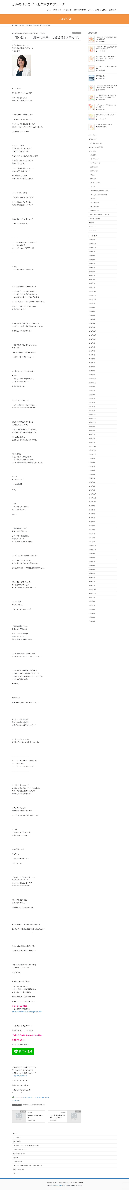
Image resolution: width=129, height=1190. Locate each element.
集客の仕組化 (94, 171)
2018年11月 (92, 498)
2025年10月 (92, 247)
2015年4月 (92, 617)
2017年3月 (92, 537)
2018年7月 (92, 506)
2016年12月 (92, 545)
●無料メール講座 (95, 183)
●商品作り (93, 155)
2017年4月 (92, 534)
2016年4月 (92, 573)
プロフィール (17, 1137)
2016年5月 (92, 569)
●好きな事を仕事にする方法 (98, 195)
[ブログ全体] (19, 1114)
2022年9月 (92, 343)
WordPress (56, 1185)
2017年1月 (92, 541)
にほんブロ (16, 1100)
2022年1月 (92, 375)
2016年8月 (92, 557)
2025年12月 (92, 243)
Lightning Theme (64, 1185)
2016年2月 (92, 581)
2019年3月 (92, 482)
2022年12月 (92, 331)
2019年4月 (92, 478)
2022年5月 (92, 359)
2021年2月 (92, 406)
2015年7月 (92, 605)
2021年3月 (92, 402)
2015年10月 (92, 593)
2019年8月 (92, 462)
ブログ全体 (77, 33)
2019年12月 (92, 446)
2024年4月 (92, 279)
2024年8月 (92, 271)
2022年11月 (92, 335)
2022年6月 (92, 355)
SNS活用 (93, 179)
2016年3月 (92, 577)
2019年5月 (92, 474)
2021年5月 (92, 394)
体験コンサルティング (20, 1149)
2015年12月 (92, 589)
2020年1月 (92, 442)
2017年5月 (92, 530)
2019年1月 (92, 490)
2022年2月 (92, 371)
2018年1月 (92, 518)
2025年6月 (92, 255)
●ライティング (94, 159)
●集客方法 (93, 198)
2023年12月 (92, 291)
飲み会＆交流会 (95, 218)
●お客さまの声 (94, 206)
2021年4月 (92, 398)
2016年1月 (92, 585)
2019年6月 (92, 470)
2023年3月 (92, 319)
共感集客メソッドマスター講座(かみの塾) (26, 1145)
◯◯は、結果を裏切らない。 (104, 124)
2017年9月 (92, 522)
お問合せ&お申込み (18, 1169)
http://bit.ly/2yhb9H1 (20, 1076)
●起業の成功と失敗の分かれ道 (37, 1104)
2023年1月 (92, 327)
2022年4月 (92, 363)
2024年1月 (92, 287)
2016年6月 (92, 565)
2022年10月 (92, 339)
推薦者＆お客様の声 (19, 1153)
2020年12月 (92, 414)
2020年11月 (92, 418)
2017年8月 (92, 526)
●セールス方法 (94, 202)
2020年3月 (92, 434)
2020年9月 (92, 426)
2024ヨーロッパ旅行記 (96, 147)
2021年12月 (92, 379)
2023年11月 (92, 295)
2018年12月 (92, 494)
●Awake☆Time (95, 210)
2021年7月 (92, 391)
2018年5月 (92, 514)
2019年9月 (92, 458)
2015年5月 (92, 613)
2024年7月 (92, 275)
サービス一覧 (17, 1141)
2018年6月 (92, 510)
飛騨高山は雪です (101, 76)
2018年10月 (92, 502)
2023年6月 (92, 311)
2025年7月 (92, 251)
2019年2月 (92, 486)
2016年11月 (92, 549)
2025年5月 (92, 259)
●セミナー (93, 186)
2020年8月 (92, 430)
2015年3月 (92, 621)
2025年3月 (92, 267)
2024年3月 (92, 283)
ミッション (92, 230)
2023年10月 (92, 299)
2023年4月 (92, 315)
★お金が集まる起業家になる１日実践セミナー (28, 1165)
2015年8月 (92, 601)
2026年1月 (92, 239)
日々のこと (92, 226)
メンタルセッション (96, 143)
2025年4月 (92, 263)
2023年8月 (92, 307)
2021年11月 (92, 383)
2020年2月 (92, 438)
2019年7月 (92, 466)
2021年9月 (92, 387)
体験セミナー (18, 1161)
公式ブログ (16, 1173)
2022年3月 (92, 367)
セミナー (15, 1157)
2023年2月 (92, 323)
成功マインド (93, 139)
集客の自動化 (94, 167)
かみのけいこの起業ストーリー (99, 214)
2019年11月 (92, 450)
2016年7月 (92, 561)
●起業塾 (91, 222)
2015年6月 (92, 609)
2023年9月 (92, 303)
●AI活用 (92, 175)
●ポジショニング (95, 163)
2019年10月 (92, 454)
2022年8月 (92, 347)
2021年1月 (92, 410)
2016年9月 (92, 553)
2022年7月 (92, 351)
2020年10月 (92, 422)
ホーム (15, 1133)
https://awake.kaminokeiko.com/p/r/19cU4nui (27, 1012)
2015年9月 (92, 597)
